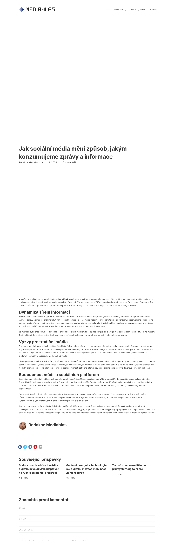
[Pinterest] (35, 447)
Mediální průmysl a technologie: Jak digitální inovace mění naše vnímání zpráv (86, 469)
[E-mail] (40, 447)
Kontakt (153, 9)
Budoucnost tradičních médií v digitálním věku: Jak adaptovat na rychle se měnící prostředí (39, 469)
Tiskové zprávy (119, 9)
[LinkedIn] (30, 447)
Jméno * (22, 508)
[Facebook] (20, 447)
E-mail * (22, 519)
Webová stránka (26, 530)
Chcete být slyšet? (138, 9)
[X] (25, 447)
